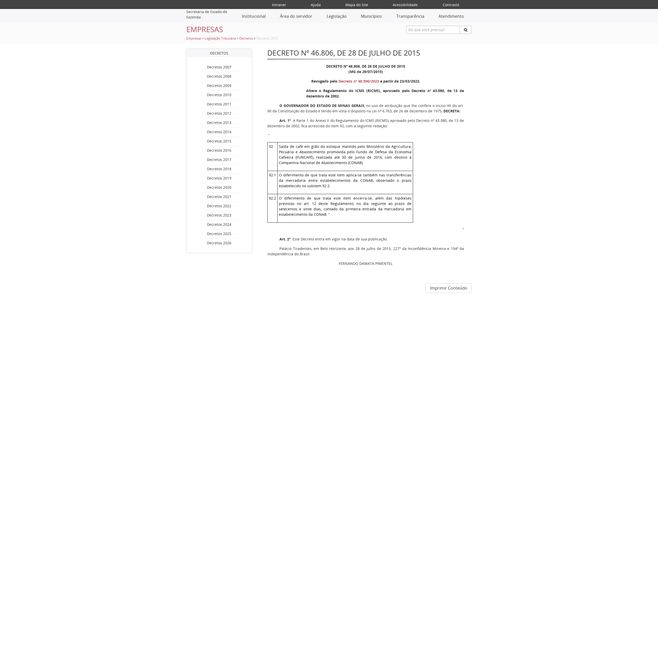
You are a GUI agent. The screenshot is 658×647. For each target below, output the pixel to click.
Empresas (193, 38)
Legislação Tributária (220, 38)
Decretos (246, 38)
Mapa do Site (356, 4)
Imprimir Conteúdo (448, 288)
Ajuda (316, 4)
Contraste (451, 4)
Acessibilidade (405, 4)
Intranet (279, 4)
